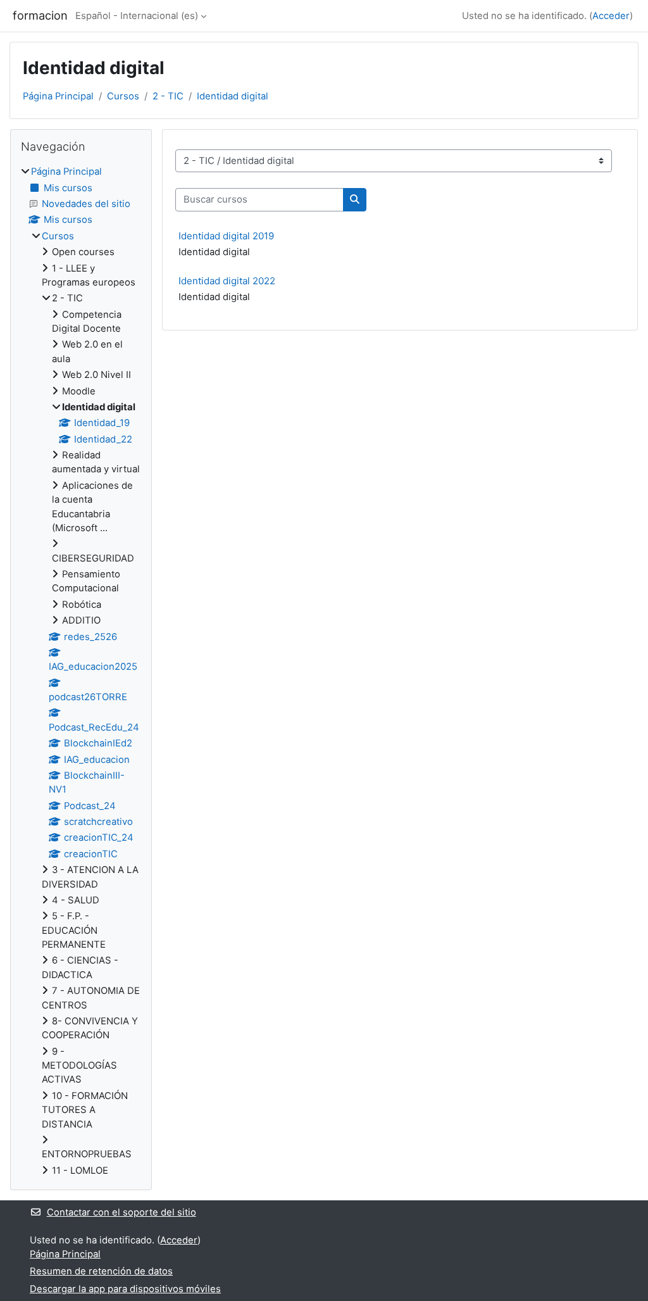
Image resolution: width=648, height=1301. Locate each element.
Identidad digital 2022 (226, 281)
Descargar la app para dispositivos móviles (125, 1289)
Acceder (611, 16)
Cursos (123, 96)
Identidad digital (232, 96)
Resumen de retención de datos (101, 1271)
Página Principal (58, 96)
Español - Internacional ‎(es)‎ (136, 16)
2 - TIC (168, 96)
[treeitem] (81, 671)
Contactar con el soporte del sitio (121, 1212)
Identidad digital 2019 (226, 236)
